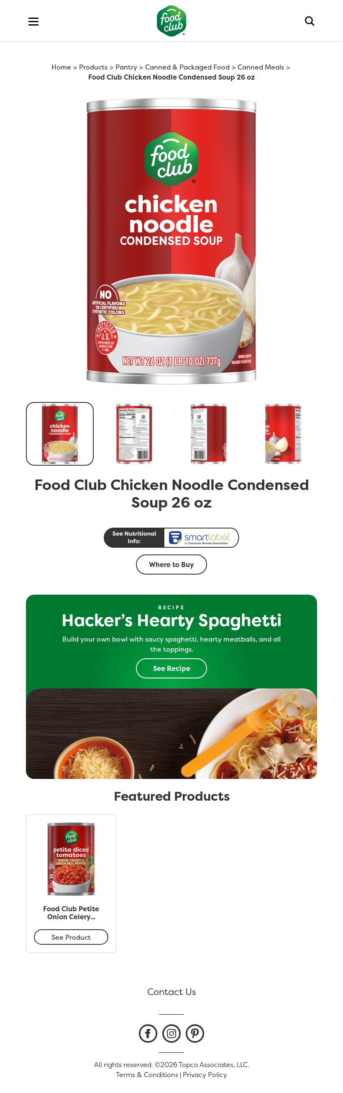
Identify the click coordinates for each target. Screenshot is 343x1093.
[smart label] (171, 538)
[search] (309, 21)
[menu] (33, 21)
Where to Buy (171, 564)
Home (61, 67)
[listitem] (148, 1033)
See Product (71, 937)
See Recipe (171, 668)
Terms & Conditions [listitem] (147, 1074)
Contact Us (171, 991)
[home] (171, 20)
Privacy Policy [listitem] (205, 1074)
